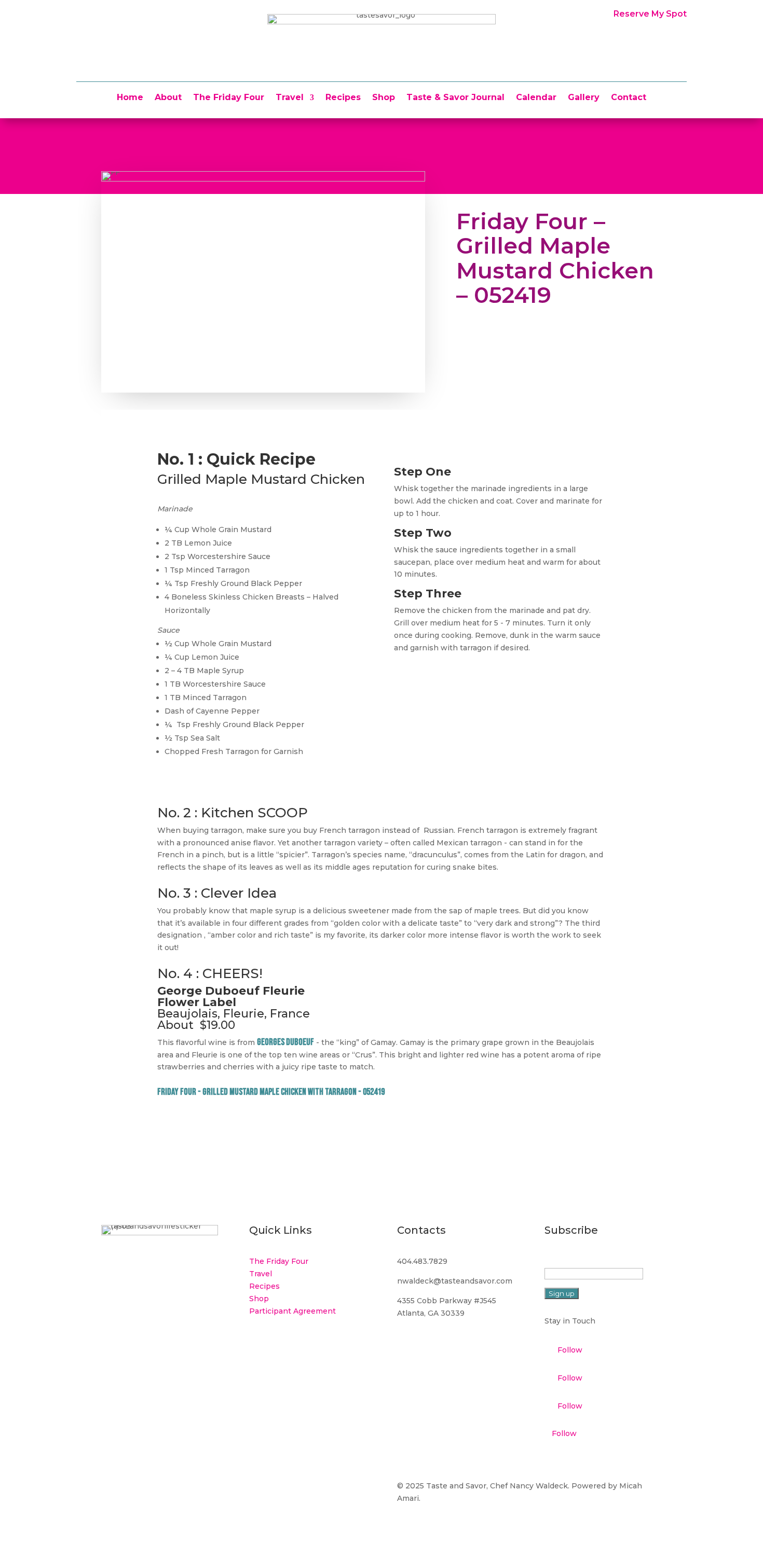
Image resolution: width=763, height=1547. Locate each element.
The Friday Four (228, 98)
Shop (383, 98)
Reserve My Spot (650, 14)
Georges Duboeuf (285, 1042)
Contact (628, 98)
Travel (290, 98)
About (168, 98)
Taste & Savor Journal (455, 98)
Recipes (343, 98)
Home (130, 98)
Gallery (584, 98)
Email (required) (576, 1261)
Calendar (536, 98)
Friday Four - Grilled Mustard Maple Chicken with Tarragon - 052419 (271, 1091)
